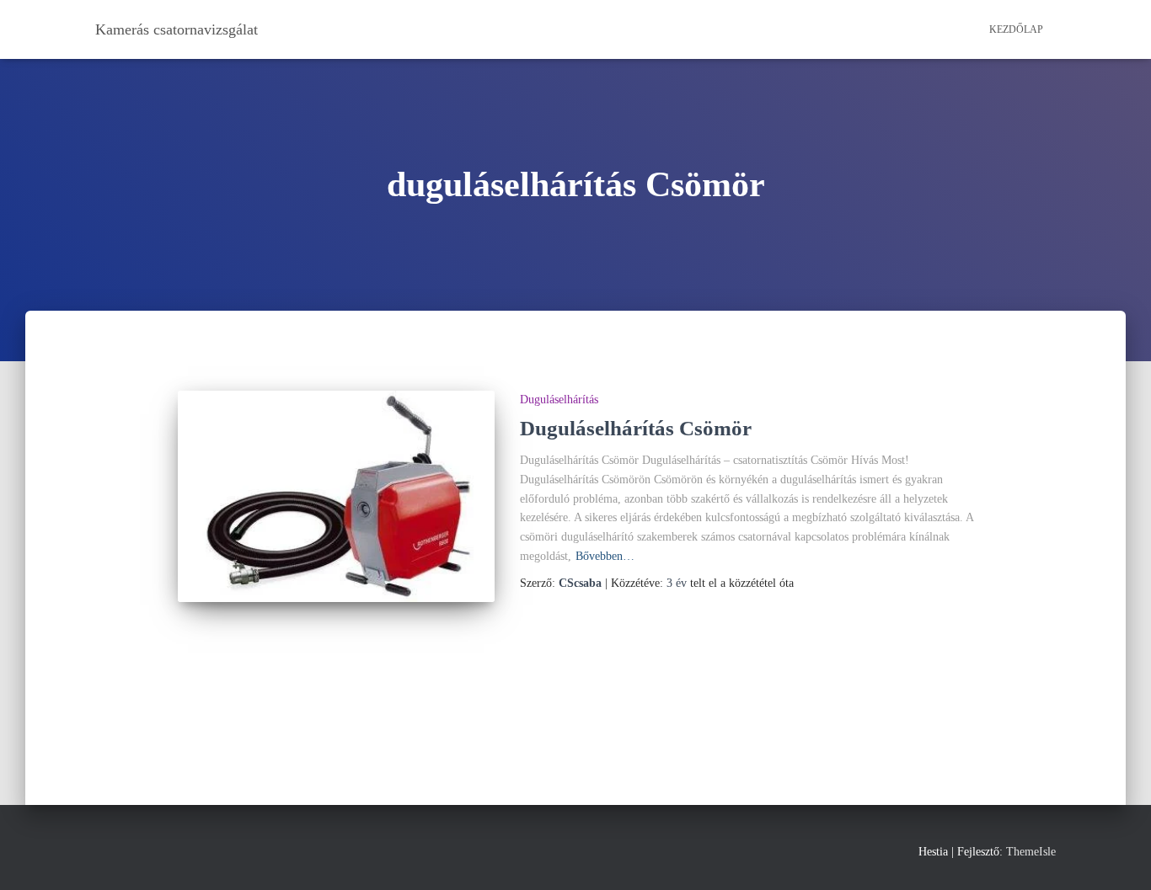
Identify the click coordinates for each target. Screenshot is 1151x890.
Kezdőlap (1016, 29)
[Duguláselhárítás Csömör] (336, 496)
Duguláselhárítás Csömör (636, 428)
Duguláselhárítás (559, 399)
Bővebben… (605, 556)
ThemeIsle (1031, 851)
